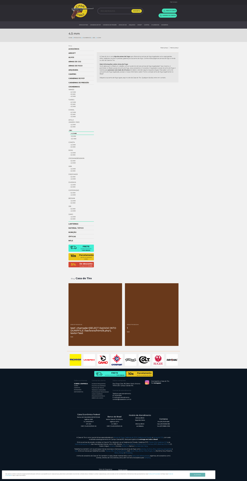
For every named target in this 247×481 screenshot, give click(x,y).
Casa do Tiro (84, 278)
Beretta (123, 451)
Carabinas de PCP (131, 437)
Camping (147, 458)
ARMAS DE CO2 (123, 25)
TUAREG (71, 100)
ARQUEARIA (132, 25)
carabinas (159, 449)
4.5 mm (99, 37)
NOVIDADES (77, 389)
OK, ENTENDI (197, 474)
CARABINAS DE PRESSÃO (110, 25)
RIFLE (71, 241)
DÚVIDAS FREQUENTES (98, 383)
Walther (132, 444)
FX (168, 444)
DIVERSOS (72, 182)
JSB (70, 206)
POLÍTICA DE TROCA (98, 387)
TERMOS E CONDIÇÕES (99, 390)
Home (70, 37)
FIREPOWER (73, 174)
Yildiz (136, 451)
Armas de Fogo (119, 437)
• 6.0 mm (73, 92)
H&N (70, 166)
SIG (165, 444)
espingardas (167, 449)
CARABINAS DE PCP (95, 25)
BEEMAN (72, 198)
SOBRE (76, 385)
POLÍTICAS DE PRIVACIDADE (100, 392)
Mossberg (129, 453)
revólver (149, 449)
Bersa (141, 451)
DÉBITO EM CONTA (97, 398)
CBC (94, 37)
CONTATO (77, 387)
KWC (155, 444)
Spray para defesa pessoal (140, 456)
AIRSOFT (139, 25)
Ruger (150, 451)
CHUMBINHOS (155, 25)
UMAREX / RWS (74, 122)
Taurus (108, 451)
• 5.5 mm (72, 94)
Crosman (150, 444)
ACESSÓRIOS (164, 25)
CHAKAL (71, 110)
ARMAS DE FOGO (83, 25)
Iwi (154, 451)
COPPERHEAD (74, 190)
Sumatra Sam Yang (141, 446)
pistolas (143, 449)
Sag (123, 444)
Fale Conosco (173, 2)
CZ (115, 451)
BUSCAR (135, 11)
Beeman (161, 444)
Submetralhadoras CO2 (82, 444)
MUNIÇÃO (72, 232)
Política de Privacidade (154, 474)
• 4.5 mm (73, 96)
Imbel (145, 451)
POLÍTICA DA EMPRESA (99, 385)
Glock (132, 451)
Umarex (112, 446)
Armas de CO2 (158, 437)
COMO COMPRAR (97, 394)
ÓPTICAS (72, 236)
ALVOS (71, 57)
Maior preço (164, 47)
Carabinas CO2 (162, 442)
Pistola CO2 (153, 442)
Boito (116, 453)
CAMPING (146, 25)
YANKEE (71, 89)
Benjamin (125, 446)
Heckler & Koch (141, 444)
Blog (73, 279)
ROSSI (71, 150)
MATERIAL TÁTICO (76, 228)
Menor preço (174, 47)
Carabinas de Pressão (144, 437)
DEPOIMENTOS (78, 392)
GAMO (71, 214)
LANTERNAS (73, 224)
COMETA (72, 142)
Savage (121, 453)
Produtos (77, 37)
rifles (154, 449)
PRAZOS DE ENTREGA (98, 396)
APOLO (71, 120)
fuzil (76, 451)
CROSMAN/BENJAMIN (76, 158)
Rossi (127, 444)
